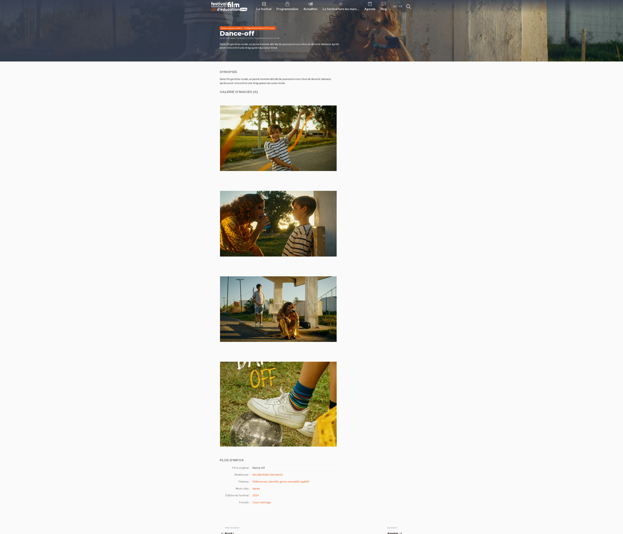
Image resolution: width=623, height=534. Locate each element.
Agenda (369, 9)
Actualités (310, 9)
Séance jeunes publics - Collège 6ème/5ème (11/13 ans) (247, 28)
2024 (255, 495)
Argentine (259, 38)
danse (256, 488)
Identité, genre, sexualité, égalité (289, 481)
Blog (383, 9)
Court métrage (261, 502)
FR (400, 6)
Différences (259, 481)
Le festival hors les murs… (341, 9)
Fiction (269, 38)
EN (395, 6)
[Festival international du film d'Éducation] (229, 12)
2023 (250, 38)
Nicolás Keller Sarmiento (234, 38)
